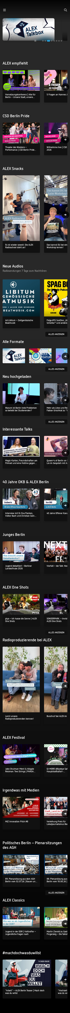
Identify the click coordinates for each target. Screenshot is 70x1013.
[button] (4, 10)
